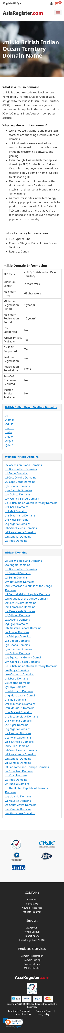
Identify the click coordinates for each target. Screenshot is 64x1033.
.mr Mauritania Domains (20, 515)
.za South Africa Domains (20, 805)
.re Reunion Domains (18, 733)
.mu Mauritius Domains (19, 708)
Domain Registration (32, 956)
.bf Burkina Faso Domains (21, 469)
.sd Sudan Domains (17, 746)
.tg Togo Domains (16, 540)
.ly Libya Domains (16, 687)
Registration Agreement (19, 1011)
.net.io (9, 436)
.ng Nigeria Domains (18, 524)
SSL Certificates (32, 968)
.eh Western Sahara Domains (23, 628)
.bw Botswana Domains (19, 582)
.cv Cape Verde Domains (20, 482)
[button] (12, 3)
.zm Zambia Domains (18, 809)
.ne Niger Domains (16, 519)
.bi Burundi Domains (18, 573)
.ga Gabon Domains (17, 640)
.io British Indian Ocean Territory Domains (31, 503)
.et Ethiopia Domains (18, 636)
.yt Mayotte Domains (18, 801)
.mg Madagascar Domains (21, 695)
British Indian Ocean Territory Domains (31, 407)
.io (6, 415)
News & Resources (32, 908)
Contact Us (32, 903)
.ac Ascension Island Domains (23, 465)
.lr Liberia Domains (16, 507)
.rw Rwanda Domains (18, 737)
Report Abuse (32, 936)
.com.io (9, 428)
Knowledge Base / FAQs (32, 940)
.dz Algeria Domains (17, 619)
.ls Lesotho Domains (17, 683)
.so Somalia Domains (18, 763)
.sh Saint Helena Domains (21, 528)
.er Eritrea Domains (17, 632)
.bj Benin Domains (16, 473)
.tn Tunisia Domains (17, 784)
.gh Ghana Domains (17, 486)
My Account (32, 927)
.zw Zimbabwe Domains (20, 813)
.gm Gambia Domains (18, 490)
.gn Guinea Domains (17, 494)
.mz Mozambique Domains (21, 716)
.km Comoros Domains (19, 674)
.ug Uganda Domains (18, 796)
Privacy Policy (43, 1014)
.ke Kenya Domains (17, 670)
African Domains (16, 552)
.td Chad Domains (16, 775)
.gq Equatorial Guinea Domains (24, 657)
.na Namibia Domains (18, 720)
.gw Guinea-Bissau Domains (22, 498)
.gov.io (9, 445)
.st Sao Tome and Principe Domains (27, 767)
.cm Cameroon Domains (20, 607)
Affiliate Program (32, 912)
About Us (32, 899)
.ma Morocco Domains (19, 691)
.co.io (8, 432)
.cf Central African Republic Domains (27, 594)
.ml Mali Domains (16, 511)
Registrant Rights (43, 1011)
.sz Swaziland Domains (19, 771)
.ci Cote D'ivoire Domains (20, 477)
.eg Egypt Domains (16, 624)
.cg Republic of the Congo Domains (27, 598)
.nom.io (9, 420)
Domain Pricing (32, 960)
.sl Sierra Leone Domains (20, 532)
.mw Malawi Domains (18, 712)
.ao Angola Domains (17, 565)
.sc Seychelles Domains (19, 741)
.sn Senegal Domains (18, 536)
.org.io (9, 441)
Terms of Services (23, 1014)
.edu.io (9, 424)
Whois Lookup (32, 932)
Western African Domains (22, 457)
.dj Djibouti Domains (17, 615)
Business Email (32, 964)
